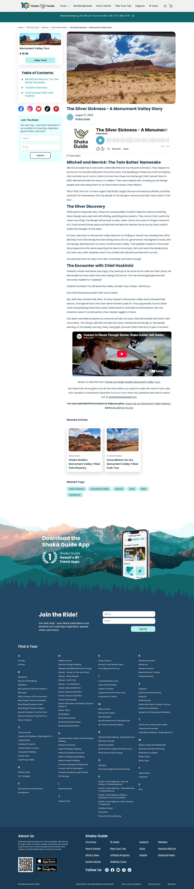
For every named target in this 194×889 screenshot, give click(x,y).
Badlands (22, 677)
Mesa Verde (104, 709)
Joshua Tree (64, 801)
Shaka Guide (82, 119)
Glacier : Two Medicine (69, 684)
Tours (63, 6)
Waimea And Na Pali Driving (152, 748)
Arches (21, 664)
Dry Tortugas (24, 776)
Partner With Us (167, 848)
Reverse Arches (146, 668)
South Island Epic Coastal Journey (155, 704)
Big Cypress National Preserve (32, 688)
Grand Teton (64, 710)
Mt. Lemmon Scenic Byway (110, 724)
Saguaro (143, 688)
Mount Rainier (104, 716)
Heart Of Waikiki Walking (69, 749)
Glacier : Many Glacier (68, 676)
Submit (40, 155)
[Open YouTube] (38, 109)
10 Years (153, 6)
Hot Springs (63, 776)
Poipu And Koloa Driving (109, 816)
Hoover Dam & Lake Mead (70, 768)
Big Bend (22, 684)
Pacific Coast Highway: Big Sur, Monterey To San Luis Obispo (112, 796)
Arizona (45, 27)
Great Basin (63, 714)
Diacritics (172, 884)
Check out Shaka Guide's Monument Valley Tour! (132, 382)
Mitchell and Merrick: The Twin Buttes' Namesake (42, 81)
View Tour (40, 60)
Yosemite (143, 776)
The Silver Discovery (36, 87)
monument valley (100, 488)
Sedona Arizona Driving (150, 692)
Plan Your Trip (123, 6)
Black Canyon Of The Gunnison (32, 696)
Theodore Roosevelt (148, 728)
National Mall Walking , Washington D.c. (116, 737)
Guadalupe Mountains (68, 725)
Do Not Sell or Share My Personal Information (95, 884)
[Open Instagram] (30, 109)
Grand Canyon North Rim (70, 692)
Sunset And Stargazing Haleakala (154, 712)
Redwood (143, 664)
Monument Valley (59, 27)
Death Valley (24, 772)
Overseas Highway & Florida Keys (114, 769)
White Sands (144, 756)
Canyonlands (24, 732)
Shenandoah (145, 700)
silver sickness (76, 488)
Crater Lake (23, 756)
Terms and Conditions (131, 884)
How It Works (92, 848)
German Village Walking (69, 664)
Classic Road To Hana (28, 748)
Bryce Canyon (24, 720)
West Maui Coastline (148, 752)
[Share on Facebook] (21, 109)
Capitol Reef (24, 740)
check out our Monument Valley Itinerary (148, 403)
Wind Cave (144, 760)
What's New (92, 855)
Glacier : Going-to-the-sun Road (73, 672)
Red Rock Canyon (147, 660)
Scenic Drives (93, 861)
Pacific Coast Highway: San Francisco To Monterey (116, 803)
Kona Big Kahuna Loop (109, 668)
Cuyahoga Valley (26, 759)
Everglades (23, 792)
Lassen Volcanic (106, 688)
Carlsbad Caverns (27, 744)
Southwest (74, 494)
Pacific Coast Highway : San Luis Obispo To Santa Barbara (113, 783)
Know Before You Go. (121, 407)
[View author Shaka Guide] (70, 117)
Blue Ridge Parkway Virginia (31, 708)
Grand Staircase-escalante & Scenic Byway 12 (75, 705)
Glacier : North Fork (67, 680)
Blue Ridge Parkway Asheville (32, 700)
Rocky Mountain (146, 676)
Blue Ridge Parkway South (30, 704)
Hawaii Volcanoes (67, 745)
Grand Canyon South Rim (70, 695)
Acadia (21, 660)
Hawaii (143, 855)
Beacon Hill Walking (27, 681)
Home (20, 27)
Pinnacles (103, 812)
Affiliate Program (120, 855)
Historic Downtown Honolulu (71, 752)
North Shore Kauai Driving (110, 752)
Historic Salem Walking (69, 760)
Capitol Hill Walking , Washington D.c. (35, 736)
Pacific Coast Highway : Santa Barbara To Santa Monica (116, 789)
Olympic (102, 765)
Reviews (162, 842)
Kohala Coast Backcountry (111, 664)
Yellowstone (144, 773)
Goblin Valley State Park (69, 688)
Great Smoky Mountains (69, 722)
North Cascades (106, 745)
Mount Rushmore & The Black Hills (114, 720)
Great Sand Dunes (67, 718)
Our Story (90, 842)
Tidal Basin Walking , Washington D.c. (156, 732)
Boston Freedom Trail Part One (32, 712)
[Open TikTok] (47, 109)
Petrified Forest (105, 808)
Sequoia (143, 696)
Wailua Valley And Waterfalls (152, 745)
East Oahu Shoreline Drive (30, 788)
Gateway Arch (65, 660)
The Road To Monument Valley (153, 724)
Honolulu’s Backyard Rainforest (73, 764)
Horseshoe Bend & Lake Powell (73, 772)
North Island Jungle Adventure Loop (115, 748)
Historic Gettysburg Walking (71, 756)
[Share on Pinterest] (56, 109)
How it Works (103, 6)
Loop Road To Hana (107, 696)
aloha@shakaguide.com (122, 397)
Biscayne (22, 692)
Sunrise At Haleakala (148, 708)
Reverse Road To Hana (149, 672)
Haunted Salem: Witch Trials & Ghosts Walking (76, 739)
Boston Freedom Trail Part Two (32, 716)
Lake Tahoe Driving (107, 684)
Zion (141, 789)
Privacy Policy (154, 884)
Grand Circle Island (67, 699)
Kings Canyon (104, 660)
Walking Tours (118, 861)
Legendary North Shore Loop (111, 692)
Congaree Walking (27, 752)
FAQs (142, 848)
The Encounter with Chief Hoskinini (39, 94)
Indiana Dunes (65, 788)
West (143, 488)
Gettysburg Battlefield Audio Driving (75, 668)
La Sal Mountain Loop (108, 681)
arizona (119, 488)
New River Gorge (106, 741)
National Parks (166, 855)
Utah (132, 488)
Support (140, 6)
